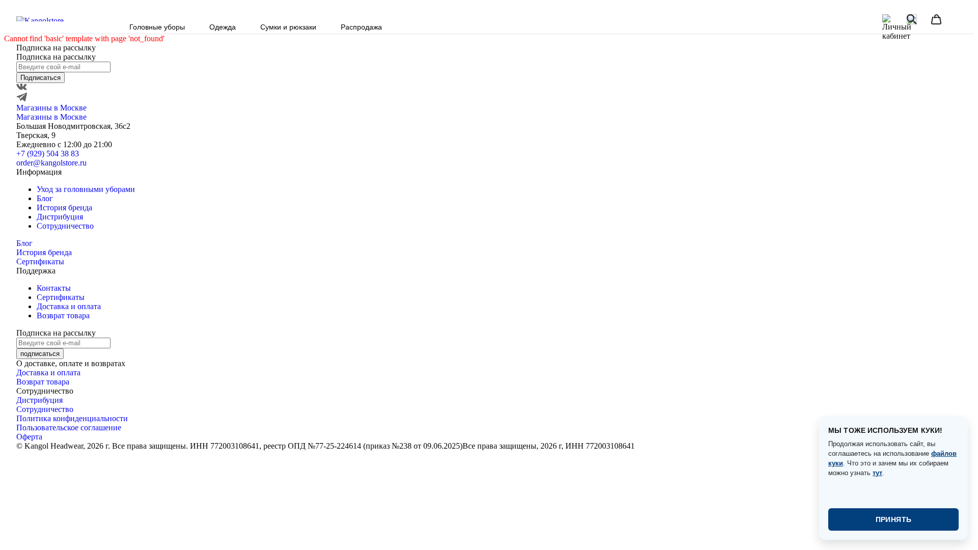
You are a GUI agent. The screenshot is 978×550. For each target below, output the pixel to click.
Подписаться (40, 77)
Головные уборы (157, 27)
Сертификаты (40, 261)
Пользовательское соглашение (68, 427)
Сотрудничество (65, 226)
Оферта (29, 436)
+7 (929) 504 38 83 (47, 153)
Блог (45, 198)
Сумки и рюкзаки (288, 27)
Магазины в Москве (51, 107)
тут (877, 473)
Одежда (222, 27)
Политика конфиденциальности (72, 418)
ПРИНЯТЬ (894, 519)
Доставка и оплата (69, 306)
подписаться (40, 354)
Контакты (54, 288)
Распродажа (361, 27)
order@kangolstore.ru (51, 162)
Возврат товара (63, 315)
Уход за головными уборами (86, 189)
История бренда (64, 207)
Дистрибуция (60, 216)
